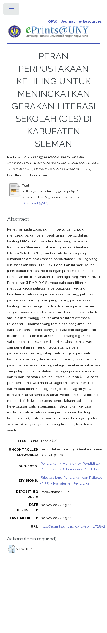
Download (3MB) (35, 203)
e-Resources (90, 22)
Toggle (11, 10)
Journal (68, 22)
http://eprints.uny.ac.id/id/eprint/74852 (72, 526)
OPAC (52, 22)
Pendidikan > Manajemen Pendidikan (70, 463)
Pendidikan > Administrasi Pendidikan (71, 469)
